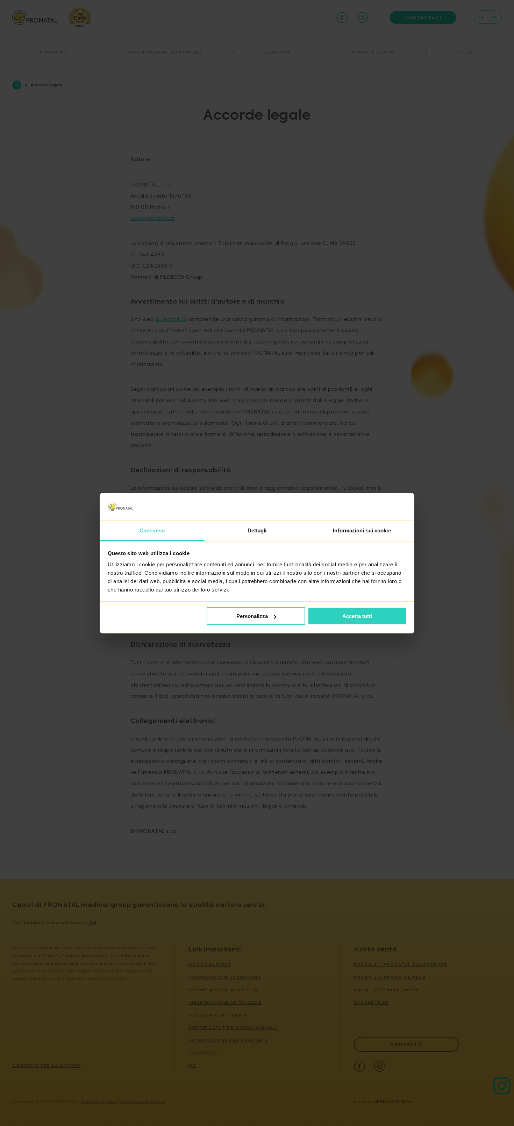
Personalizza (252, 616)
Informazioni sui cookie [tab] (362, 530)
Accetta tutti (357, 616)
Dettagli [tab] (257, 530)
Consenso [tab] (152, 530)
